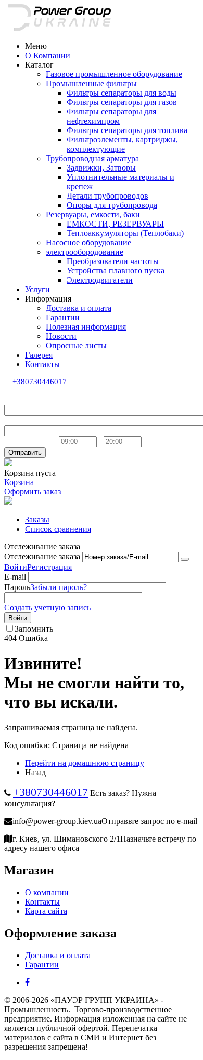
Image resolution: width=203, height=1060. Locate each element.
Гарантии (63, 317)
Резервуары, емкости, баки (93, 214)
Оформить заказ (32, 491)
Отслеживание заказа (42, 556)
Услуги (37, 289)
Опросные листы (76, 345)
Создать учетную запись (47, 607)
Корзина (19, 482)
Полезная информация (86, 326)
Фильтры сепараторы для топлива (127, 130)
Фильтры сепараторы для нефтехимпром (111, 116)
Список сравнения (58, 529)
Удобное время (30, 441)
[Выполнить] (185, 559)
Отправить (25, 452)
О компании (47, 892)
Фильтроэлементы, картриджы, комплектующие (122, 144)
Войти (15, 566)
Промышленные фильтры (91, 83)
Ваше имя (21, 400)
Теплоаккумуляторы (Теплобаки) (125, 233)
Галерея (39, 354)
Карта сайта (46, 911)
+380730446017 (39, 381)
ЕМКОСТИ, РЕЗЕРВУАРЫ (115, 223)
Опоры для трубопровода (112, 205)
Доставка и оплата (78, 308)
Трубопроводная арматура (92, 158)
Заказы (37, 519)
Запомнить (34, 628)
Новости (61, 336)
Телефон (19, 420)
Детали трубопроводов (107, 195)
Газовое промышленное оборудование (114, 74)
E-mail (15, 576)
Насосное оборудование (88, 242)
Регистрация (49, 566)
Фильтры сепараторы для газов (122, 102)
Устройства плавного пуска (115, 270)
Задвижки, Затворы (101, 167)
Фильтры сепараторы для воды (121, 92)
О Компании (47, 55)
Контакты (42, 364)
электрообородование (84, 251)
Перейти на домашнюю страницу (84, 762)
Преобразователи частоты (113, 261)
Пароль (17, 587)
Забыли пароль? (58, 587)
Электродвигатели (100, 280)
